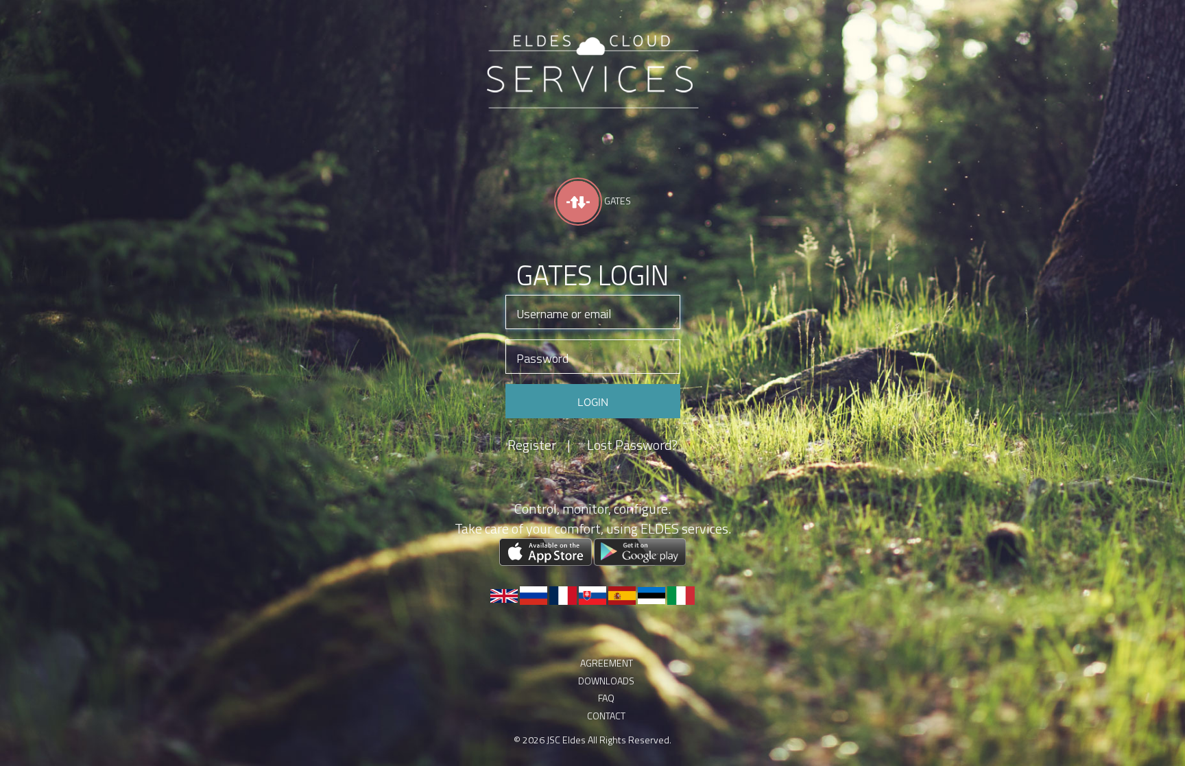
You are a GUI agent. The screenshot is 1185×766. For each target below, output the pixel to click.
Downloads (606, 721)
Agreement (606, 676)
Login (592, 401)
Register (539, 445)
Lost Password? (632, 445)
